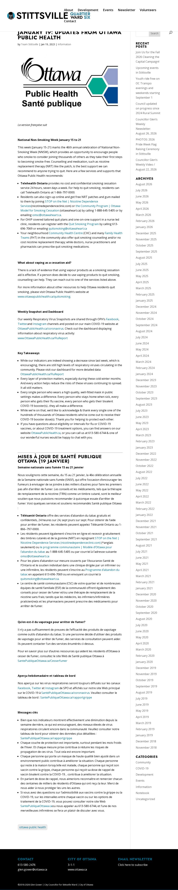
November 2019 (146, 674)
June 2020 (142, 631)
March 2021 (143, 576)
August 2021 (144, 545)
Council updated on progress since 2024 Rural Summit (148, 108)
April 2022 (142, 496)
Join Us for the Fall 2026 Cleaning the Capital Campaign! (148, 56)
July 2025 (141, 264)
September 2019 (146, 686)
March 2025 (143, 288)
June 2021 (142, 558)
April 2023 (142, 429)
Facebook (112, 319)
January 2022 (144, 515)
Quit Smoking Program (84, 224)
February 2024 (145, 368)
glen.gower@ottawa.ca (32, 869)
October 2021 (144, 533)
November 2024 (146, 313)
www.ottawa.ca (77, 869)
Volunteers (148, 10)
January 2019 (144, 735)
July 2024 (141, 337)
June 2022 (142, 484)
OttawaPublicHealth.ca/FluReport (42, 374)
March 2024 (143, 362)
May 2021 (142, 564)
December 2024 (146, 307)
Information (64, 44)
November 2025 (146, 239)
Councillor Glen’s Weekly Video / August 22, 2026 (146, 164)
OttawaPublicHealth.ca (45, 433)
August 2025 (144, 258)
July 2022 (141, 478)
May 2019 (142, 711)
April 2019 (142, 717)
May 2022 (142, 490)
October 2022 (144, 466)
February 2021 (145, 582)
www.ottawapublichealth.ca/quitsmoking (44, 296)
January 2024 (144, 374)
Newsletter (126, 10)
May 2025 (142, 276)
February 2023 (145, 441)
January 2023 (144, 447)
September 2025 (146, 251)
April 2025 (142, 282)
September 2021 (146, 539)
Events (108, 10)
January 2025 (144, 300)
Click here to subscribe (133, 865)
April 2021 (142, 570)
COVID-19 (142, 768)
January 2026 (144, 227)
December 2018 (146, 741)
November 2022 (146, 460)
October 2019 (144, 680)
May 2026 (142, 202)
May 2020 (142, 637)
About (68, 10)
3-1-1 (71, 865)
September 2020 (146, 613)
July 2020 (141, 625)
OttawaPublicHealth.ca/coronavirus (41, 328)
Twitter (22, 324)
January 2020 (144, 662)
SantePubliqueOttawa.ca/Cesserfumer (42, 661)
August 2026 (144, 184)
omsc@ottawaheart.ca (46, 215)
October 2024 (144, 319)
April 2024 (142, 356)
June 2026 (142, 196)
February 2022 (145, 509)
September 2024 (146, 325)
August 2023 (144, 404)
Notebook (142, 793)
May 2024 (142, 349)
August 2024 (144, 331)
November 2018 (146, 747)
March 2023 (143, 435)
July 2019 (141, 698)
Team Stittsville (29, 44)
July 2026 (141, 190)
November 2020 (146, 600)
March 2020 (143, 649)
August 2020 (144, 619)
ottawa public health (32, 827)
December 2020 (146, 594)
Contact (70, 21)
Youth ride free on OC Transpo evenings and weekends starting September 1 (148, 88)
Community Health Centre (66, 233)
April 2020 (142, 643)
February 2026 (145, 221)
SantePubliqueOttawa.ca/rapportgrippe (66, 697)
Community (143, 762)
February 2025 (145, 294)
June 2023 (142, 417)
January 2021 (144, 588)
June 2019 (142, 705)
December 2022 (146, 454)
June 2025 (142, 270)
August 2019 (144, 692)
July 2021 (141, 551)
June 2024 (142, 343)
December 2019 (146, 668)
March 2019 (143, 723)
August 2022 (144, 472)
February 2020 (145, 656)
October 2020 (144, 607)
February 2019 (145, 729)
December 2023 (146, 380)
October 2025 (144, 245)
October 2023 (144, 392)
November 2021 (146, 527)
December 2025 (146, 233)
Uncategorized (145, 799)
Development (88, 10)
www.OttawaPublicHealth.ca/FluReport (43, 338)
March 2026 (143, 215)
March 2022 (143, 502)
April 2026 (142, 209)
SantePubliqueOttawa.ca (36, 806)
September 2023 (146, 398)
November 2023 (146, 386)
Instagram (39, 324)
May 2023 (142, 423)
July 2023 (141, 411)
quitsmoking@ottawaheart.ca (68, 228)
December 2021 (146, 521)
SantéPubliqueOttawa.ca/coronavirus (65, 693)
